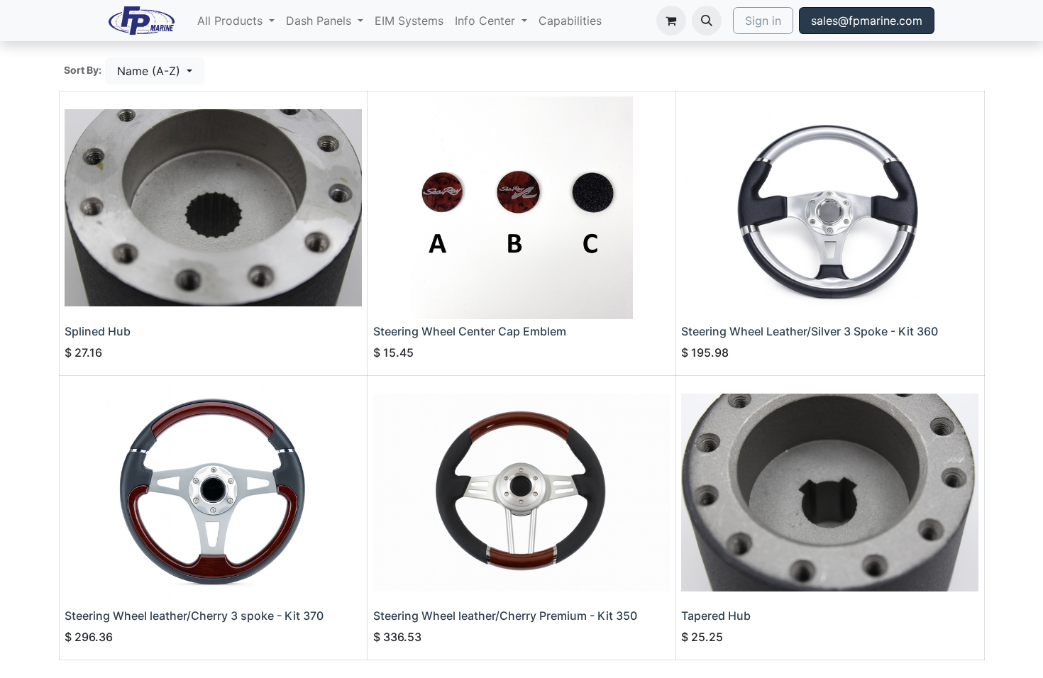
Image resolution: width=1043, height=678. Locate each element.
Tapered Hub (716, 615)
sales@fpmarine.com (866, 20)
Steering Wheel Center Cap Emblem (469, 331)
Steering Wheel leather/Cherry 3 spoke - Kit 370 (194, 615)
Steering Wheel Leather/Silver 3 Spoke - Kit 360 (809, 331)
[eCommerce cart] (671, 20)
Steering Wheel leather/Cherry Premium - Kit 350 (505, 615)
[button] (707, 20)
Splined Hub (98, 331)
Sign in (763, 20)
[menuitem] (236, 20)
